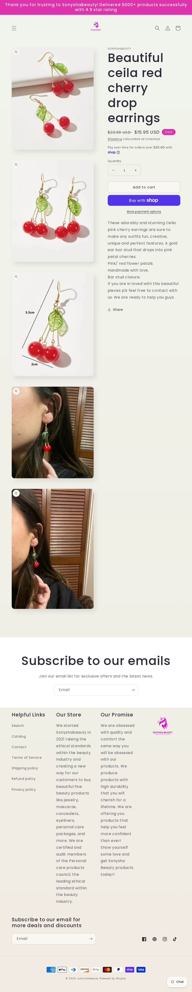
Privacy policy (24, 789)
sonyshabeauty (88, 978)
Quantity (114, 161)
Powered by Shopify (113, 978)
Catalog (19, 736)
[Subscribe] (133, 690)
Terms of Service (27, 757)
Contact (19, 747)
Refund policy (24, 778)
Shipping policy (25, 768)
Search (18, 725)
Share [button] (118, 309)
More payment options (144, 212)
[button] (14, 28)
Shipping (115, 139)
